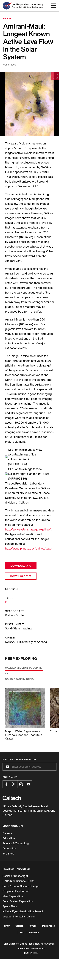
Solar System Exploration (18, 901)
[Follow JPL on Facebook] (6, 784)
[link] (29, 104)
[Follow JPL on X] (13, 784)
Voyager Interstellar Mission (19, 916)
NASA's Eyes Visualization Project (23, 911)
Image (7, 18)
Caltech (19, 925)
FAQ (22, 932)
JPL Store (8, 853)
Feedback (34, 932)
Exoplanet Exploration (16, 891)
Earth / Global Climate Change (21, 886)
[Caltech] (12, 798)
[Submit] (7, 766)
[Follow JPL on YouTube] (28, 784)
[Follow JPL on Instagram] (21, 784)
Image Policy (48, 925)
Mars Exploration (13, 896)
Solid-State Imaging (19, 679)
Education (9, 838)
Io (6, 602)
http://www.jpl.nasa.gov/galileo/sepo (28, 548)
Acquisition (9, 848)
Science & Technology (16, 843)
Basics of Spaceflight (15, 876)
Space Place (10, 906)
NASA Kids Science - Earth (18, 881)
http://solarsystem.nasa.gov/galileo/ (28, 529)
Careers (7, 833)
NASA (7, 925)
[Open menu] (53, 6)
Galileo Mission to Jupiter (24, 667)
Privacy (32, 925)
